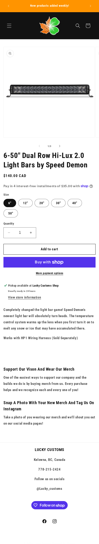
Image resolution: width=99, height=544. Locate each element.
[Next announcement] (90, 6)
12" (25, 203)
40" (74, 203)
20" (41, 203)
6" (9, 203)
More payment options (49, 273)
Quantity (8, 223)
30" (58, 203)
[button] (9, 26)
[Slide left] (39, 146)
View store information (24, 297)
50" (10, 213)
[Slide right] (60, 146)
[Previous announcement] (8, 6)
